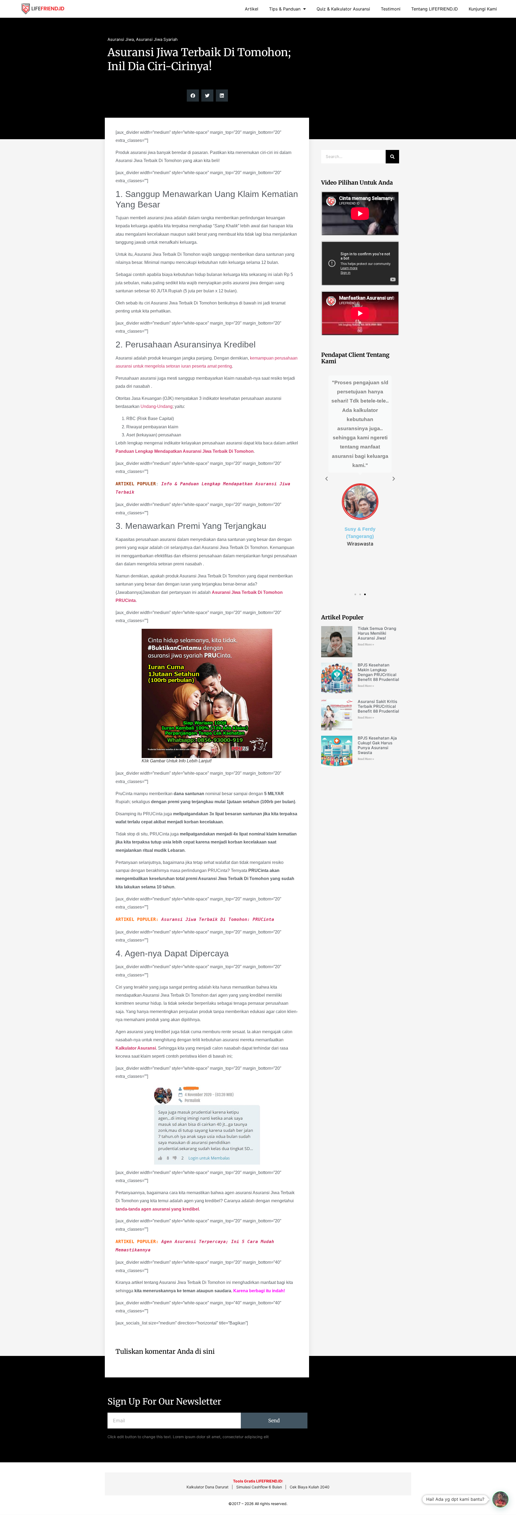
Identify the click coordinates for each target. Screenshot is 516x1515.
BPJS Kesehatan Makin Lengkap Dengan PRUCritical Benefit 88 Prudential (378, 672)
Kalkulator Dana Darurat (207, 1487)
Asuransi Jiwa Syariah (157, 39)
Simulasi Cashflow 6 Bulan (259, 1487)
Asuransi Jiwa (121, 39)
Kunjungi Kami (483, 9)
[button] (193, 95)
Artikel (251, 9)
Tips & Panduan (284, 9)
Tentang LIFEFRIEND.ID (434, 9)
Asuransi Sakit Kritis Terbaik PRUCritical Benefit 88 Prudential (378, 706)
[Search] (392, 156)
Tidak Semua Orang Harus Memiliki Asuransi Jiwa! (377, 633)
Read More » (366, 644)
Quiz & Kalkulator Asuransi (343, 9)
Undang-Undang (157, 406)
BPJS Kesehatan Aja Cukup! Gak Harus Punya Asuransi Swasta (377, 745)
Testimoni (390, 9)
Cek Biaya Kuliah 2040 (309, 1487)
